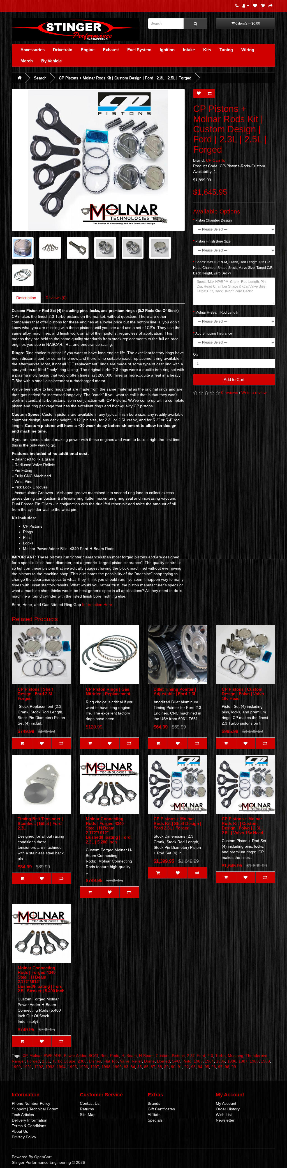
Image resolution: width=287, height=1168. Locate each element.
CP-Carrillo (215, 160)
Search (40, 78)
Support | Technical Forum (35, 1109)
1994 (61, 1066)
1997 (94, 1066)
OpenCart (43, 1157)
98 (227, 1066)
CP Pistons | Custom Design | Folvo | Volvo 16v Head (243, 694)
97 (220, 1066)
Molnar (35, 1055)
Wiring (247, 49)
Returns (87, 1109)
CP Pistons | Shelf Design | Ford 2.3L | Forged (36, 694)
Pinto (186, 1061)
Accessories (32, 49)
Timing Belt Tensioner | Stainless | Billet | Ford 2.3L (40, 823)
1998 (105, 1066)
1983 (198, 1061)
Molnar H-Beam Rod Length (216, 312)
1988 (254, 1061)
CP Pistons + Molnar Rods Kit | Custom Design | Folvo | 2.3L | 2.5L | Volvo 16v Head (242, 825)
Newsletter (225, 1120)
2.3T (191, 1055)
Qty (195, 354)
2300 (82, 1061)
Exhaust (111, 49)
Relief (137, 1061)
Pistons (178, 1055)
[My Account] (245, 5)
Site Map (88, 1114)
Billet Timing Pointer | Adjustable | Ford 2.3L (175, 691)
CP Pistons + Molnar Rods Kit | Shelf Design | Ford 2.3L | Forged (177, 823)
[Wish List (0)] (255, 5)
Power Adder (75, 1055)
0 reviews (229, 392)
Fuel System (139, 49)
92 (186, 1066)
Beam (131, 1055)
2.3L (46, 1061)
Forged (33, 1061)
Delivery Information (29, 1120)
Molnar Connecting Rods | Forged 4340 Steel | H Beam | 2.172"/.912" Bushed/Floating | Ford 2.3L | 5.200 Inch (108, 830)
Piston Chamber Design (213, 220)
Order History (228, 1109)
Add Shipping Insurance (213, 333)
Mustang (235, 1055)
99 (234, 1066)
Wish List (224, 1114)
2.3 (210, 1055)
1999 (117, 1066)
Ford (201, 1055)
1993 (49, 1066)
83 (126, 1066)
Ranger (18, 1061)
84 (133, 1066)
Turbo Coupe (63, 1061)
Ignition (167, 49)
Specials (155, 1120)
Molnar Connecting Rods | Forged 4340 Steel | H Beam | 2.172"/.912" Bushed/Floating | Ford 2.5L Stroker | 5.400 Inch (41, 979)
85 (139, 1066)
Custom (163, 1055)
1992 (38, 1066)
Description (26, 297)
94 (200, 1066)
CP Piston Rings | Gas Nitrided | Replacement (108, 691)
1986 (231, 1061)
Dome (149, 1061)
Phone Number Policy (31, 1103)
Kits (207, 49)
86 (146, 1066)
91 (180, 1066)
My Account (226, 1103)
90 (173, 1066)
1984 (209, 1061)
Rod (104, 1055)
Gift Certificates (161, 1109)
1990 (16, 1066)
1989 (265, 1061)
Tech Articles (23, 1114)
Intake (189, 49)
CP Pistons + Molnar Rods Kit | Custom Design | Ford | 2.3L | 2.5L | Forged (125, 78)
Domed (163, 1061)
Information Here (97, 604)
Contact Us (89, 1103)
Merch (26, 60)
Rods (114, 1055)
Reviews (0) (56, 297)
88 (160, 1066)
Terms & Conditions (29, 1126)
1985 (220, 1061)
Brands (154, 1103)
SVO (176, 1061)
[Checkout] (270, 5)
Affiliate (154, 1114)
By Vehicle (51, 60)
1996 (83, 1066)
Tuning (226, 49)
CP (24, 1055)
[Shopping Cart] (263, 5)
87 (153, 1066)
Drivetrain (62, 49)
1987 (243, 1061)
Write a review (254, 392)
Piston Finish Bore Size (213, 241)
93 (193, 1066)
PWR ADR (53, 1055)
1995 (72, 1066)
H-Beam (146, 1055)
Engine (87, 49)
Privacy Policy (24, 1137)
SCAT (93, 1055)
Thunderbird (256, 1055)
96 (213, 1066)
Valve (124, 1061)
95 (207, 1066)
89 (166, 1066)
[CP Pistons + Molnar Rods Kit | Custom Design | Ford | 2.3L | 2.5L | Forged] (98, 160)
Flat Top (110, 1061)
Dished (95, 1061)
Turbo (220, 1055)
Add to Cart (234, 379)
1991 (27, 1066)
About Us (20, 1131)
